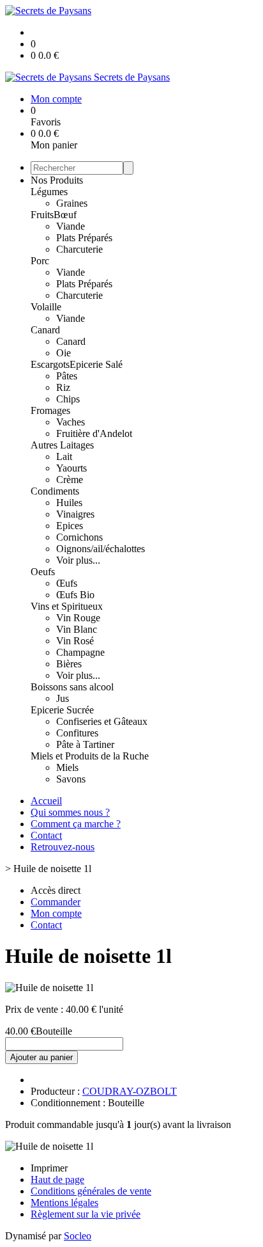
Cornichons (79, 537)
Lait (64, 456)
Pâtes (66, 375)
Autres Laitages (62, 445)
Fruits (42, 214)
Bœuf (65, 214)
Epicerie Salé (96, 364)
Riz (63, 387)
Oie (63, 352)
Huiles (69, 502)
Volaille (46, 306)
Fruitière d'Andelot (94, 433)
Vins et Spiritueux (67, 606)
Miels (67, 767)
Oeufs (43, 571)
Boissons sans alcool (72, 686)
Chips (68, 398)
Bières (69, 663)
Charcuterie (79, 249)
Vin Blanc (76, 629)
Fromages (50, 410)
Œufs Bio (75, 594)
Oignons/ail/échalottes (100, 548)
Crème (69, 479)
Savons (71, 779)
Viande (70, 226)
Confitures (77, 732)
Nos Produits (57, 180)
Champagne (80, 652)
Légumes (49, 191)
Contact (46, 835)
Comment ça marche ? (76, 823)
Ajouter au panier (41, 1057)
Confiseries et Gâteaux (101, 721)
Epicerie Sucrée (62, 709)
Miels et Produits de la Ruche (90, 756)
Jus (62, 698)
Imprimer (49, 1168)
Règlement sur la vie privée (85, 1214)
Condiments (55, 491)
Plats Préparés (84, 237)
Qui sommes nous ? (70, 812)
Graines (71, 203)
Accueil (46, 800)
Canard (45, 329)
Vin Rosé (75, 640)
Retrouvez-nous (62, 846)
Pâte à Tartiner (85, 744)
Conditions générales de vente (91, 1191)
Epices (69, 525)
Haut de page (57, 1179)
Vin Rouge (78, 617)
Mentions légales (64, 1202)
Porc (40, 260)
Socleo (77, 1235)
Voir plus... (78, 560)
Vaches (70, 422)
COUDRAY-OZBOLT (129, 1091)
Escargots (50, 364)
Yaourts (71, 468)
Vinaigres (75, 514)
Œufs (66, 583)
